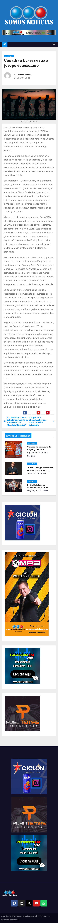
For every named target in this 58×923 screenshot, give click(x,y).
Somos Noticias (25, 75)
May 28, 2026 (34, 490)
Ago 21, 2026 (33, 452)
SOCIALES (8, 56)
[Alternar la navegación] (53, 44)
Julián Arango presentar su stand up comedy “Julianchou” (40, 470)
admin (43, 473)
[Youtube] (36, 903)
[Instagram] (21, 903)
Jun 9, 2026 (33, 473)
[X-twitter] (29, 903)
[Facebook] (14, 903)
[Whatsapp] (43, 903)
